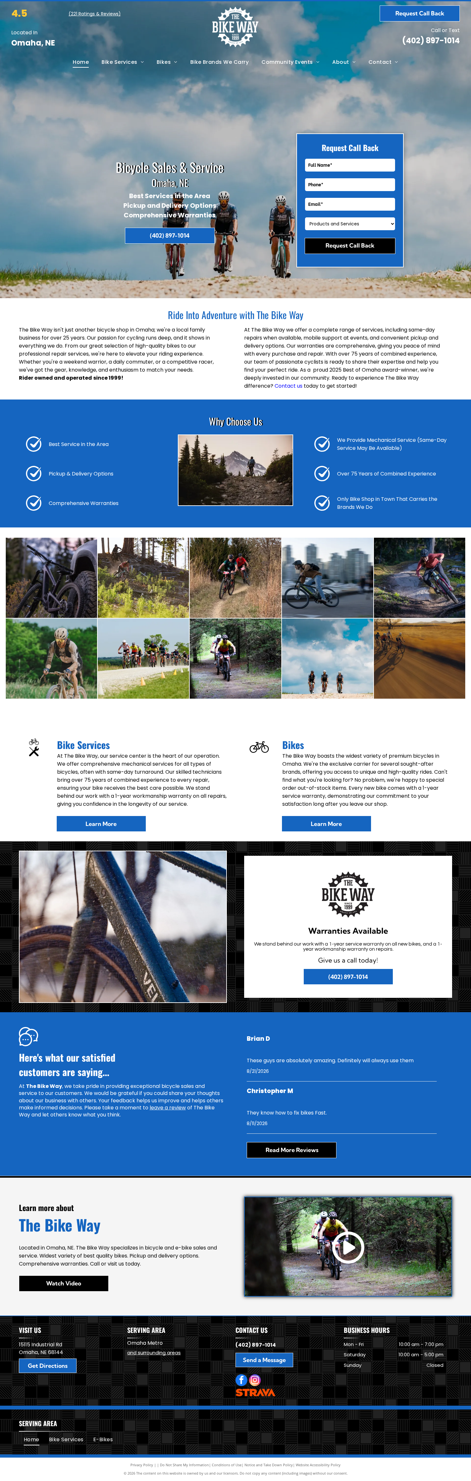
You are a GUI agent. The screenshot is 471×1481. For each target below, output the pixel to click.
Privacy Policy (141, 1464)
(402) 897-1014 (431, 40)
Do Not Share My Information (184, 1464)
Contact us (288, 386)
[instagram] (255, 1381)
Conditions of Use (227, 1464)
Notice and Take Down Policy (268, 1464)
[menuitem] (80, 62)
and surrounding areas (154, 1352)
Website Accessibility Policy (318, 1464)
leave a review (168, 1107)
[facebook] (241, 1381)
